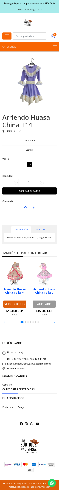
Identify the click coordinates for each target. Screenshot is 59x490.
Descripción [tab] (21, 229)
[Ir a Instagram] (26, 424)
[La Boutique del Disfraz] (28, 22)
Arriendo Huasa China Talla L (44, 290)
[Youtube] (37, 424)
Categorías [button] (9, 46)
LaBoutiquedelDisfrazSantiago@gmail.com (29, 363)
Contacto (7, 384)
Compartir (8, 201)
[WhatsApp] (32, 424)
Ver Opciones (14, 304)
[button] (4, 321)
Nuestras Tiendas (16, 368)
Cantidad (7, 175)
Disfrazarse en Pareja (13, 407)
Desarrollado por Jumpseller (35, 486)
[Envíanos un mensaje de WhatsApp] (52, 483)
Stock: (29, 149)
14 (29, 164)
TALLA (5, 159)
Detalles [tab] (40, 229)
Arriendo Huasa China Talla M (15, 290)
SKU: (26, 140)
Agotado (44, 304)
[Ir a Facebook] (21, 424)
